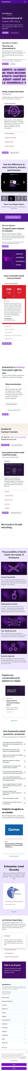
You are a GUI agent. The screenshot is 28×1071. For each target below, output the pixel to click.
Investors (4, 1005)
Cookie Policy (23, 1058)
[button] (14, 744)
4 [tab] (15, 720)
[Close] (26, 1051)
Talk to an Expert (5, 445)
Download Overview (14, 32)
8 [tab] (17, 410)
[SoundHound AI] (6, 2)
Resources (4, 1042)
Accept (14, 1068)
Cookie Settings (14, 1060)
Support (4, 1016)
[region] (14, 1060)
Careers (4, 1012)
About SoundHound (7, 1001)
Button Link (8, 837)
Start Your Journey (6, 343)
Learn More (13, 63)
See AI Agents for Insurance (11, 404)
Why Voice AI (5, 997)
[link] (14, 292)
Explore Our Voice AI (14, 152)
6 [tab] (14, 410)
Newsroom (5, 1009)
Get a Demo (5, 32)
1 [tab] (8, 410)
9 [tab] (18, 410)
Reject (14, 1064)
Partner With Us (6, 1020)
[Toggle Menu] (24, 1)
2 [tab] (9, 410)
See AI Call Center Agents (17, 445)
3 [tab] (10, 410)
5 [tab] (13, 410)
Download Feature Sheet (16, 512)
